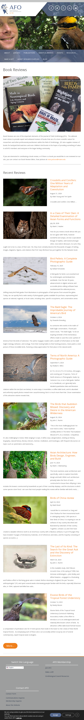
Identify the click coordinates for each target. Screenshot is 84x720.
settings (19, 718)
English (10, 667)
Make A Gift (9, 59)
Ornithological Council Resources (57, 676)
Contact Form (11, 694)
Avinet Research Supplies (28, 59)
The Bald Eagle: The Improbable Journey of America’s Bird (62, 310)
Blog (45, 59)
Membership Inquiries (14, 701)
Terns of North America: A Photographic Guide (64, 357)
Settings (68, 715)
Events (60, 53)
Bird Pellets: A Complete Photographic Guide (63, 260)
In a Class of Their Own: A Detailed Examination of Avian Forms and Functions (65, 216)
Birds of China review (62, 497)
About (7, 53)
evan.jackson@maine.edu (57, 159)
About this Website (13, 705)
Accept (55, 715)
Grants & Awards (45, 53)
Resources (71, 53)
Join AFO (16, 53)
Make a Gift (49, 672)
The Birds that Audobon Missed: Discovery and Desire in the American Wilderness (63, 408)
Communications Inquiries (15, 698)
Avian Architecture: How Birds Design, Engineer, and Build (63, 455)
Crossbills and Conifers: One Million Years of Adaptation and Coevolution (63, 185)
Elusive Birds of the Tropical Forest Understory (65, 596)
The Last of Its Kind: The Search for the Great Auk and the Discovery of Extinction (64, 551)
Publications (29, 53)
